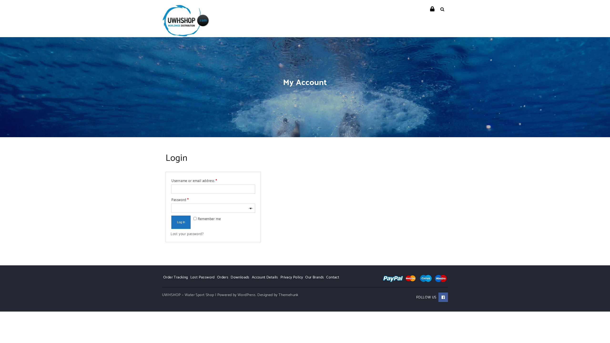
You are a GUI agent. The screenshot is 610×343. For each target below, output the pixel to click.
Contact (332, 277)
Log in (181, 222)
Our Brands (314, 277)
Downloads (240, 277)
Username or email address (194, 181)
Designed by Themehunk (277, 295)
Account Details (265, 277)
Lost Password (202, 277)
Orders (222, 277)
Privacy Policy (291, 277)
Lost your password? (187, 234)
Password (180, 200)
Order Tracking (175, 277)
